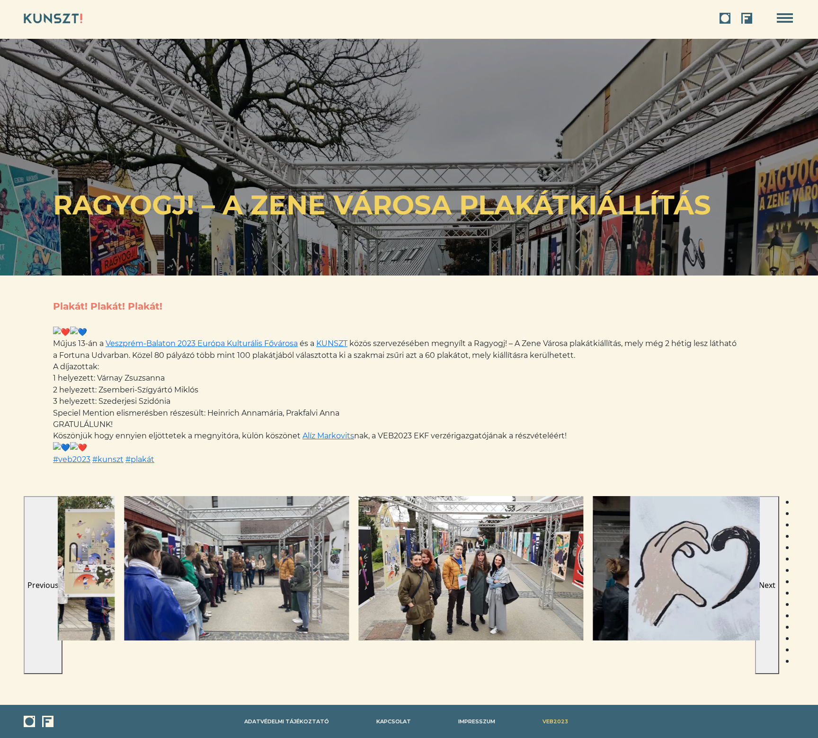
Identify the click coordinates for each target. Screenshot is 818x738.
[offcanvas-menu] (785, 18)
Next (767, 585)
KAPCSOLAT (393, 721)
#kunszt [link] (108, 459)
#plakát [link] (139, 459)
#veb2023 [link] (71, 459)
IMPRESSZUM (476, 721)
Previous (43, 585)
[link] (202, 343)
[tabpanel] (170, 568)
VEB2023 (555, 721)
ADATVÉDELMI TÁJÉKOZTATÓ (286, 721)
